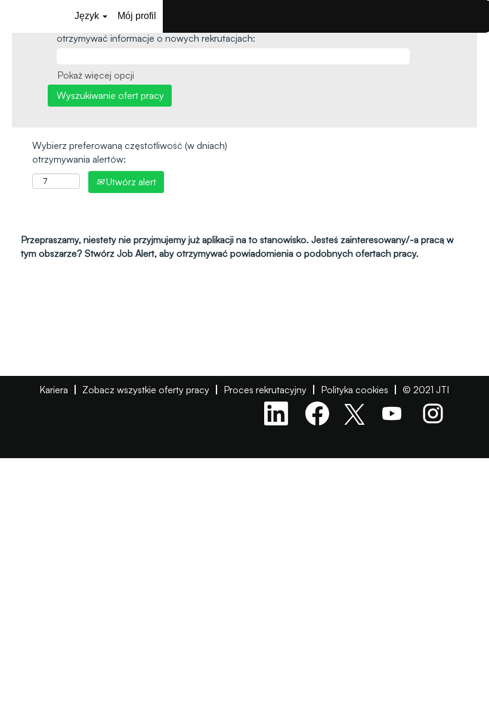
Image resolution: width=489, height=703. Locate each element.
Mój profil (136, 16)
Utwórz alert (130, 182)
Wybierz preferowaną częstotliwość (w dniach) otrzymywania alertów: (129, 152)
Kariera (53, 390)
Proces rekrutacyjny (265, 390)
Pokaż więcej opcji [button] (95, 75)
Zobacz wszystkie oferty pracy (145, 390)
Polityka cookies (354, 390)
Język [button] (88, 16)
